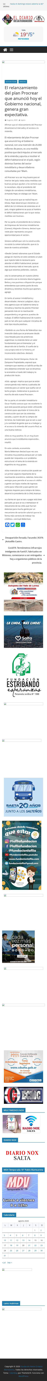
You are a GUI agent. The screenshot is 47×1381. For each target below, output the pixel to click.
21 (29, 1245)
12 (17, 1240)
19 (17, 1245)
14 (29, 1240)
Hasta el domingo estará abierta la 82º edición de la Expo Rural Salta (26, 5)
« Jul (4, 1262)
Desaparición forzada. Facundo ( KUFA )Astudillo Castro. (24, 539)
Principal (23, 82)
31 (5, 1255)
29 (35, 1250)
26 (17, 1250)
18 (11, 1245)
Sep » (9, 1262)
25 (11, 1250)
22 (35, 1245)
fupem (23, 120)
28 (29, 1250)
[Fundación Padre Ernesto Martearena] (5, 50)
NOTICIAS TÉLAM (11, 82)
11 (11, 1240)
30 (41, 1250)
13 (23, 1240)
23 (41, 1245)
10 (5, 1240)
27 (23, 1250)
